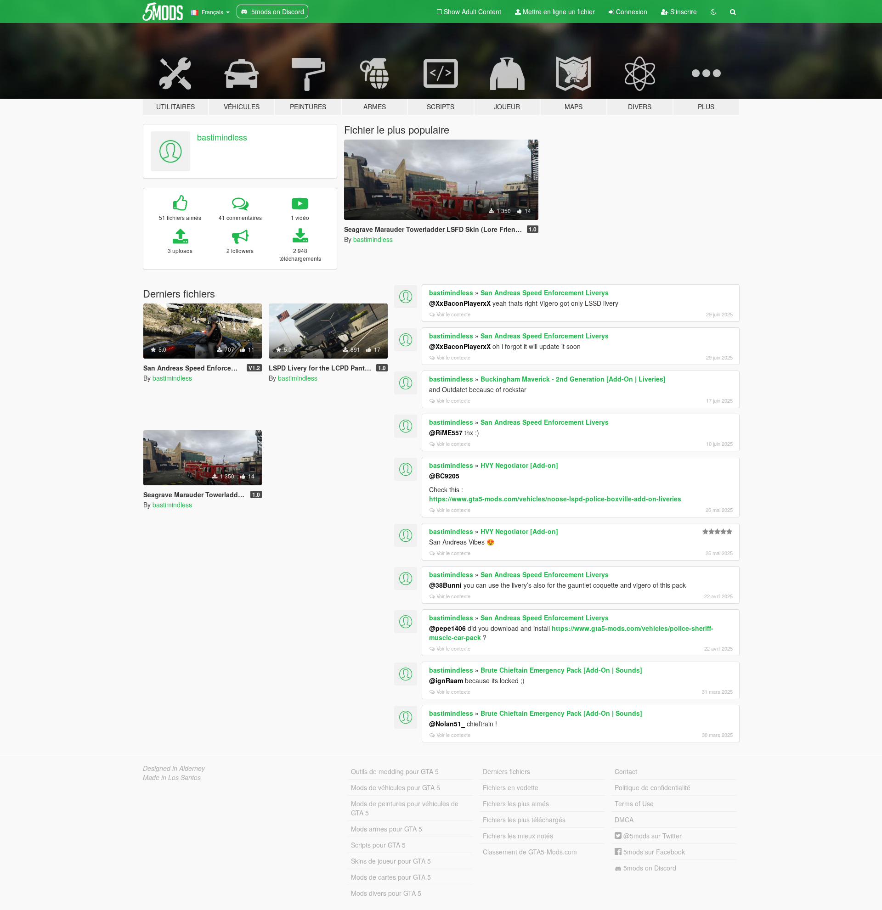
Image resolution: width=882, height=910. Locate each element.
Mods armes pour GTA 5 (386, 828)
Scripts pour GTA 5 (378, 844)
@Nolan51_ (447, 723)
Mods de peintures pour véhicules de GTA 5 (404, 808)
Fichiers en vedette (510, 787)
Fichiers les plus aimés (516, 803)
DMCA (624, 819)
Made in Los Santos (172, 777)
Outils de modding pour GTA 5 (395, 771)
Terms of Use (634, 803)
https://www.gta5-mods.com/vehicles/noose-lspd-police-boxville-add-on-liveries (555, 498)
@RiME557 (446, 432)
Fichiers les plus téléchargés (524, 819)
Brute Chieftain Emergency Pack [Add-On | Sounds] (561, 669)
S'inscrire (682, 11)
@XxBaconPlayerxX (460, 303)
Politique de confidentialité (652, 787)
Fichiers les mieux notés (518, 835)
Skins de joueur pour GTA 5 (391, 860)
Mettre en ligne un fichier (558, 11)
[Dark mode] (713, 11)
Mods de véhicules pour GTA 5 (395, 787)
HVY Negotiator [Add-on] (519, 465)
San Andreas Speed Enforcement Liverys (545, 292)
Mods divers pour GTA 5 (386, 893)
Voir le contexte (453, 314)
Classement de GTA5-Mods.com (530, 851)
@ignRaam (446, 680)
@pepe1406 (447, 628)
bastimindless (222, 137)
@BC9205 (444, 475)
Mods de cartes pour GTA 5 (391, 877)
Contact (626, 771)
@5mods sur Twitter (652, 835)
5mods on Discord (649, 867)
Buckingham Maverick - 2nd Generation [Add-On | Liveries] (573, 378)
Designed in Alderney (174, 768)
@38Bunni (445, 585)
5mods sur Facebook (653, 851)
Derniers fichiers (506, 771)
